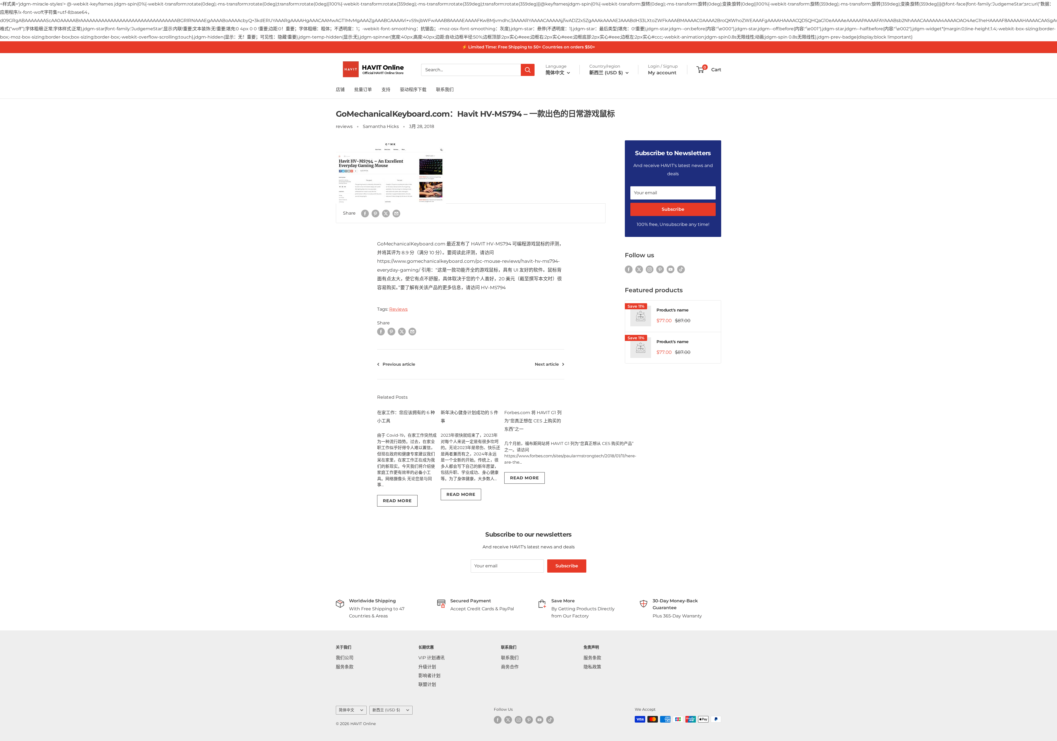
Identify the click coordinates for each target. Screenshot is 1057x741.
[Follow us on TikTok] (681, 269)
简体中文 (346, 710)
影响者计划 (429, 675)
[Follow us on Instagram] (649, 269)
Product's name (672, 310)
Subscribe (673, 209)
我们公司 (344, 657)
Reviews (398, 309)
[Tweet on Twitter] (386, 213)
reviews (344, 126)
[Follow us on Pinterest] (660, 269)
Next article (547, 364)
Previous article (399, 364)
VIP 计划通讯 (431, 657)
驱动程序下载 (413, 89)
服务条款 (344, 666)
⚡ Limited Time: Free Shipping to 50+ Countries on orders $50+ (528, 47)
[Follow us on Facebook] (629, 269)
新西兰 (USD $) (386, 710)
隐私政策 (592, 666)
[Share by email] (396, 213)
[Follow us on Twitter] (639, 269)
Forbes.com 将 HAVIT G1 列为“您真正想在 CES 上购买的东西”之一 (533, 421)
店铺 (340, 89)
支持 (386, 89)
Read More (397, 500)
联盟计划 (427, 684)
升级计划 (427, 666)
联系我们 (445, 89)
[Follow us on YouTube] (670, 269)
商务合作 (510, 666)
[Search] (528, 70)
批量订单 (363, 89)
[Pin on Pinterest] (375, 213)
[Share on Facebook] (365, 213)
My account (662, 72)
